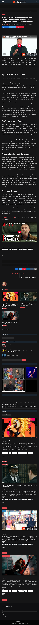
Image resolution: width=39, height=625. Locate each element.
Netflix (29, 265)
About (3, 610)
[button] (13, 380)
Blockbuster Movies (5, 320)
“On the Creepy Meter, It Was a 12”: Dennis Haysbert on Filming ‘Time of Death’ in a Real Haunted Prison (28, 304)
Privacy (3, 612)
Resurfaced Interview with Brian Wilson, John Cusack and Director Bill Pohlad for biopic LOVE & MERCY (28, 276)
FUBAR (26, 265)
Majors (3, 14)
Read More (4, 308)
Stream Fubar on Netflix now (8, 217)
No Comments (25, 24)
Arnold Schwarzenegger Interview (7, 265)
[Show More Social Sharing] (25, 27)
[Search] (36, 2)
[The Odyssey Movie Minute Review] (4, 355)
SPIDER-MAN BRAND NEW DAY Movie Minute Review (9, 323)
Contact (3, 614)
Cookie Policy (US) (4, 616)
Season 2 (33, 265)
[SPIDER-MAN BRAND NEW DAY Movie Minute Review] (10, 315)
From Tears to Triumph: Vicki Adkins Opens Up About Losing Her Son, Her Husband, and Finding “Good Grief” (18, 402)
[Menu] (3, 2)
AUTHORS (13, 341)
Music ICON (8, 341)
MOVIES (3, 341)
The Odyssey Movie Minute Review (12, 355)
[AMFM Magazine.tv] (19, 2)
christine (6, 24)
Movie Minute (5, 418)
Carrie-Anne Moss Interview (19, 265)
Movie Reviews (5, 464)
